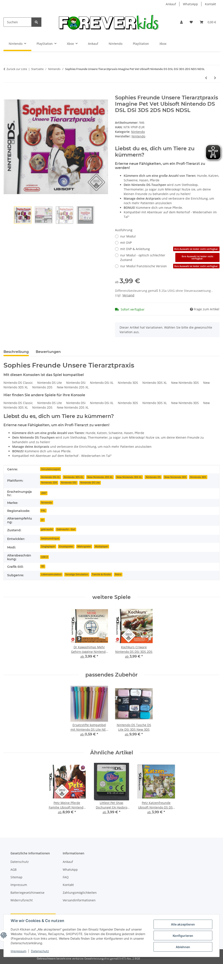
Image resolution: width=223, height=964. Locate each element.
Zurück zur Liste (17, 69)
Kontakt (210, 4)
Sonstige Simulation (76, 574)
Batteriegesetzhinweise (27, 892)
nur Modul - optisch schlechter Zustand (166, 257)
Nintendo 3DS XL (73, 477)
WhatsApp (190, 4)
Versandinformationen (79, 900)
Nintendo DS (153, 477)
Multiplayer (101, 546)
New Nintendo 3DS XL (129, 477)
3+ (42, 519)
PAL (43, 510)
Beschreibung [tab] (16, 352)
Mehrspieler (84, 546)
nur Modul (128, 236)
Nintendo (115, 44)
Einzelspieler (66, 546)
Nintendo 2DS (49, 482)
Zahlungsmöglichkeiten (80, 892)
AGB (13, 869)
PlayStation (141, 44)
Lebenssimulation (51, 574)
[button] (181, 22)
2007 (43, 493)
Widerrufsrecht (21, 900)
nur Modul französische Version (169, 266)
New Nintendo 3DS (175, 477)
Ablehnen (183, 947)
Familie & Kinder (101, 574)
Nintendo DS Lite (90, 482)
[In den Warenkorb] (6, 92)
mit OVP (126, 243)
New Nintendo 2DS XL (100, 477)
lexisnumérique (50, 538)
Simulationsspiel (50, 469)
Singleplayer (48, 546)
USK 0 (44, 556)
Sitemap (16, 877)
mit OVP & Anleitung (169, 249)
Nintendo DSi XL (50, 477)
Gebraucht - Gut (66, 529)
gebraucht (47, 529)
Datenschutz (40, 951)
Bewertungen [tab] (48, 352)
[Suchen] (36, 22)
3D (42, 566)
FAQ (66, 877)
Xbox (162, 44)
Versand (128, 295)
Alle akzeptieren (183, 924)
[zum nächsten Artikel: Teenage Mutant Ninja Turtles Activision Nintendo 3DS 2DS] (215, 77)
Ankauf (171, 4)
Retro (118, 574)
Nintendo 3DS (198, 477)
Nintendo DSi (68, 482)
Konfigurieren (183, 935)
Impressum (18, 951)
